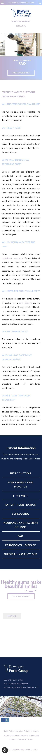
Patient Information (16, 731)
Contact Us (13, 739)
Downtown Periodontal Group (21, 2)
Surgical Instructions (20, 554)
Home (6, 731)
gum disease (25, 302)
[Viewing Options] (5, 750)
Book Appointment (21, 21)
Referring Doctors (21, 735)
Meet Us (32, 735)
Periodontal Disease (20, 545)
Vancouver (8, 687)
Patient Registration (20, 504)
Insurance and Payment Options (20, 525)
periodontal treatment (12, 258)
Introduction (20, 473)
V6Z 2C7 (34, 687)
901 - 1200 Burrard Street (16, 683)
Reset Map (11, 616)
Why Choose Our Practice (20, 484)
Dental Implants (8, 735)
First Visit (20, 495)
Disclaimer (22, 739)
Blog (37, 735)
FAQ (20, 536)
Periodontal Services (31, 731)
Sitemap (30, 739)
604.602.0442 (21, 26)
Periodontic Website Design (14, 749)
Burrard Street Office (13, 679)
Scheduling (20, 513)
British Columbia (22, 687)
